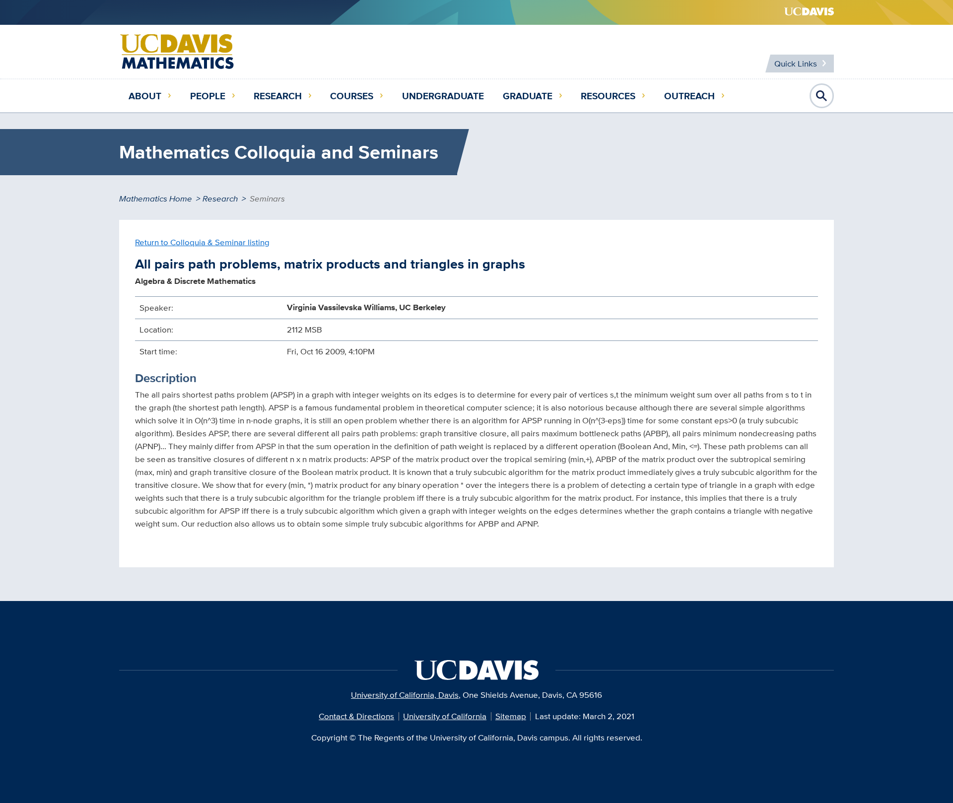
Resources (608, 96)
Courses (351, 96)
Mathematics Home (155, 198)
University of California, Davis (405, 695)
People (207, 96)
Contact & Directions (356, 716)
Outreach (689, 96)
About (145, 96)
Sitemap (510, 716)
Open (822, 95)
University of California (444, 716)
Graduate (527, 96)
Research (278, 96)
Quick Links (795, 63)
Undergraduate (443, 96)
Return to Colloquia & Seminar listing (202, 242)
